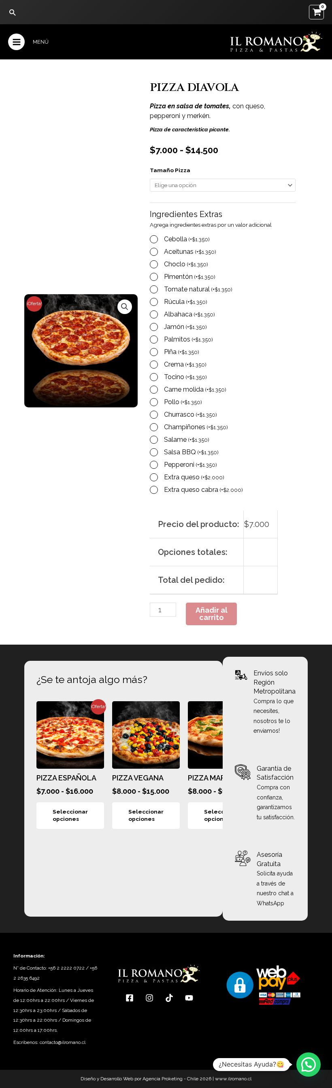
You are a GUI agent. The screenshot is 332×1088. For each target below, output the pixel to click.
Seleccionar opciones (70, 815)
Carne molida (195, 389)
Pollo (183, 402)
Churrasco (190, 414)
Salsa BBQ (191, 452)
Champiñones (196, 427)
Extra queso (194, 477)
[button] (12, 12)
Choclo (186, 264)
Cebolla (187, 239)
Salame (186, 439)
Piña (181, 352)
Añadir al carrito (212, 614)
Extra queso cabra (203, 489)
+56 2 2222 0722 (66, 968)
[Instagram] (149, 998)
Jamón (185, 327)
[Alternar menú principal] (16, 42)
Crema (185, 364)
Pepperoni (190, 464)
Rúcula (185, 302)
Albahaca (189, 314)
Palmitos (188, 339)
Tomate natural (198, 289)
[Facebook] (130, 998)
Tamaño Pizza (170, 170)
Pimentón (189, 276)
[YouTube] (189, 998)
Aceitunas (190, 251)
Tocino (185, 377)
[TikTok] (169, 998)
